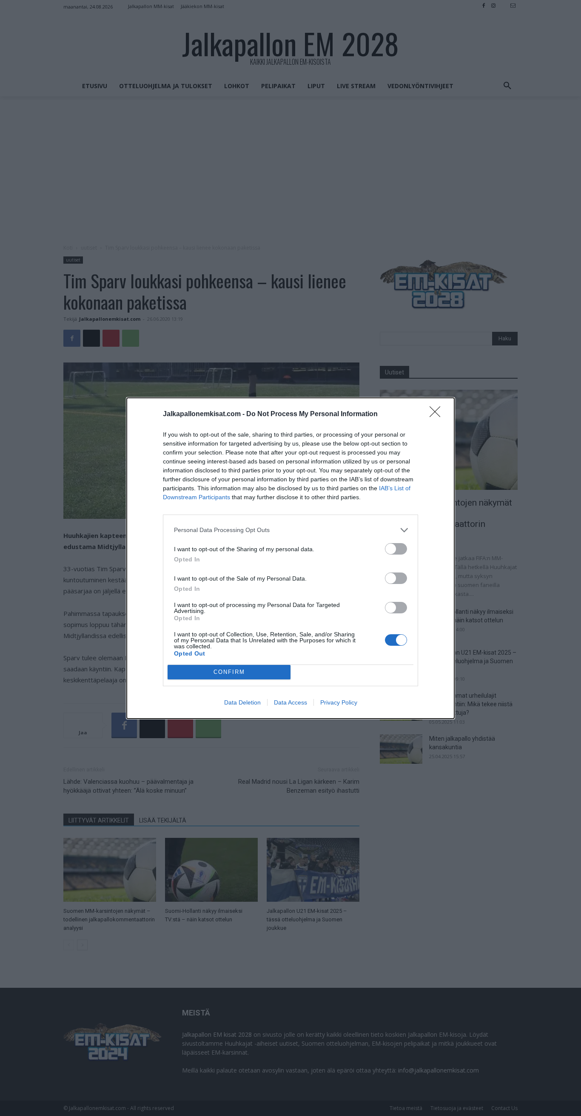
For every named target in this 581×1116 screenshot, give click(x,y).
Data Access (290, 702)
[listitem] (290, 530)
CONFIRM (229, 672)
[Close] (438, 414)
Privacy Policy (338, 702)
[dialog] (290, 558)
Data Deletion (242, 702)
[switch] (396, 549)
